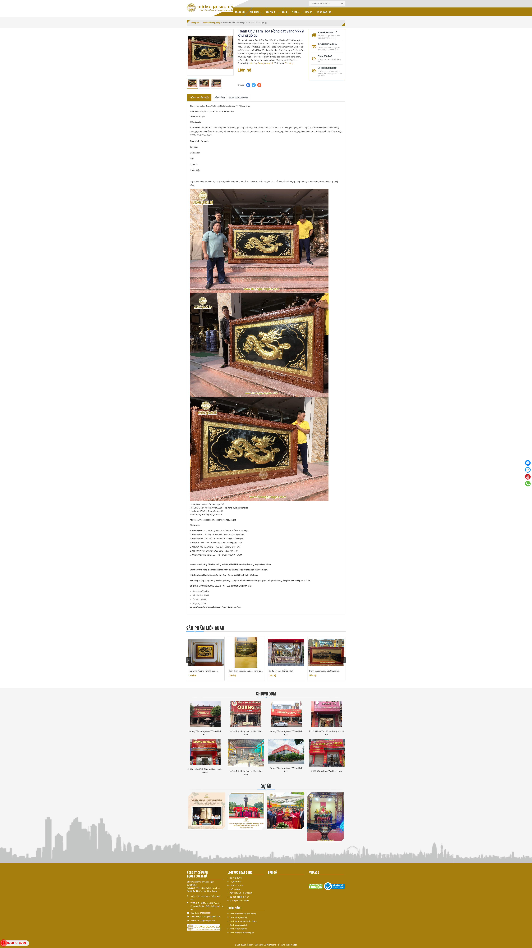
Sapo (295, 945)
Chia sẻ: (241, 85)
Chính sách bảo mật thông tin (242, 933)
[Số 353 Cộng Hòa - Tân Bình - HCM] (327, 753)
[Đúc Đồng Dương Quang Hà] (210, 7)
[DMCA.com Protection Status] (316, 886)
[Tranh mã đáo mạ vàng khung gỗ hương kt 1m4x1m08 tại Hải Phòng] (205, 652)
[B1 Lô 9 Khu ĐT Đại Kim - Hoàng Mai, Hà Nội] (327, 714)
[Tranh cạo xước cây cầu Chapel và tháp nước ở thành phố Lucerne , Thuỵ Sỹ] (326, 652)
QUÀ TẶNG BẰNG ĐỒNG (240, 901)
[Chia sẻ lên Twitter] (254, 85)
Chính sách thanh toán (239, 925)
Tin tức (295, 12)
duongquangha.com (206, 921)
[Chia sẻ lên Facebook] (248, 85)
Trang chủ (240, 12)
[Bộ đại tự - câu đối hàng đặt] (286, 652)
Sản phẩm (270, 12)
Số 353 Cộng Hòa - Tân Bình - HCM (326, 771)
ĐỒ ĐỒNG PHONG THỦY (239, 897)
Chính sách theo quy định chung (243, 914)
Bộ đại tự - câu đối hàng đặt (281, 671)
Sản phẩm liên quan (205, 628)
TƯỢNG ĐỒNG (235, 882)
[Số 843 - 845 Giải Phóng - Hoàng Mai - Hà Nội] (205, 752)
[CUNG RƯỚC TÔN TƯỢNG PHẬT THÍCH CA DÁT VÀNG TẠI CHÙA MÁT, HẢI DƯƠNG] (285, 810)
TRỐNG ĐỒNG (235, 889)
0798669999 (205, 913)
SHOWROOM (266, 693)
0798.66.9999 (16, 943)
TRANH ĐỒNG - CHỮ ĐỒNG (241, 893)
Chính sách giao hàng (239, 917)
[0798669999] (527, 483)
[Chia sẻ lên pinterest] (259, 85)
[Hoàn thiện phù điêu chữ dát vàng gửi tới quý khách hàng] (246, 652)
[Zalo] (528, 470)
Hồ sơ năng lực (324, 12)
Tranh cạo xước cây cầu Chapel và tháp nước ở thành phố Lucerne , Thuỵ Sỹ (325, 671)
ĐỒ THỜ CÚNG (236, 878)
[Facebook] (528, 463)
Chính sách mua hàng (238, 929)
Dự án (284, 12)
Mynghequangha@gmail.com (209, 514)
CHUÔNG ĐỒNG (236, 886)
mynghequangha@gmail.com (208, 917)
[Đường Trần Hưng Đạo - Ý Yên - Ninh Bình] (205, 714)
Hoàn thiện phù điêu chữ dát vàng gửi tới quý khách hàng (245, 671)
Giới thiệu (255, 12)
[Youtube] (528, 477)
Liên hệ (308, 12)
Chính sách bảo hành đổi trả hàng (243, 921)
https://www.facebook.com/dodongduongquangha (213, 520)
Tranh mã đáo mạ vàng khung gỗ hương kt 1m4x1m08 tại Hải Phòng (203, 671)
